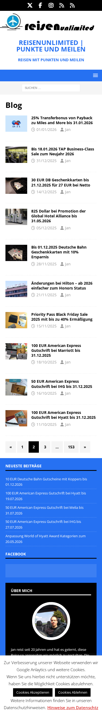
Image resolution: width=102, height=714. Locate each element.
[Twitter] (30, 5)
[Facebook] (40, 5)
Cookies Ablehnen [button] (72, 692)
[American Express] (16, 351)
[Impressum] (72, 5)
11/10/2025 (46, 424)
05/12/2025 (46, 227)
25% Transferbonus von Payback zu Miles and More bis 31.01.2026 (62, 120)
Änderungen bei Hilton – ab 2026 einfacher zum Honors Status (61, 286)
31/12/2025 (46, 160)
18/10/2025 (46, 362)
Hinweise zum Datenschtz (72, 707)
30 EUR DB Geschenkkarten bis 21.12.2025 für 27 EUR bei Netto (60, 182)
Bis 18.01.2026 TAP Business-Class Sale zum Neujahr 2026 (62, 151)
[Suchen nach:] (51, 87)
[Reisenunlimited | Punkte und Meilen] (47, 29)
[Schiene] (16, 186)
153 (71, 446)
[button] (94, 75)
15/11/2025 (46, 326)
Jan (68, 129)
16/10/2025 (46, 393)
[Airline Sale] (16, 155)
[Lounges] (16, 320)
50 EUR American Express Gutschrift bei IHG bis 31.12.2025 (61, 384)
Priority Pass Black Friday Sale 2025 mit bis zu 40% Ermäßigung (61, 317)
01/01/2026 (46, 129)
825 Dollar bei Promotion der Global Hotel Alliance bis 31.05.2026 (58, 215)
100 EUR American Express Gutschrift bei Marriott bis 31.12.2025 (56, 350)
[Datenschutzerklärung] (61, 5)
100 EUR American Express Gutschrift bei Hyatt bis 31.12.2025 (63, 415)
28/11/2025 (46, 263)
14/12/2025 (46, 191)
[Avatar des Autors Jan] (51, 634)
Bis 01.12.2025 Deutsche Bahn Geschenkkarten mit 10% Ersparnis (58, 252)
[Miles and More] (16, 123)
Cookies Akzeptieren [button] (32, 692)
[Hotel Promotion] (16, 217)
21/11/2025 (46, 294)
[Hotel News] (16, 289)
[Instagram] (51, 5)
